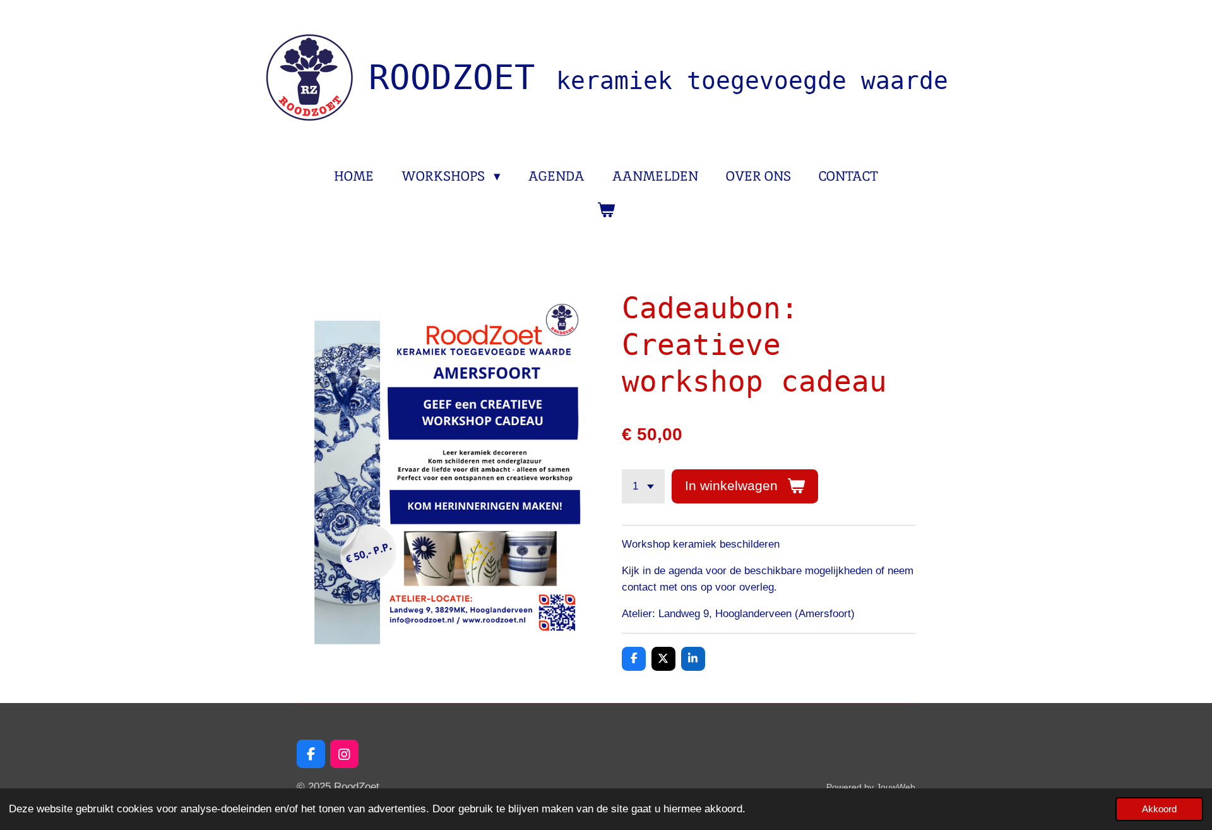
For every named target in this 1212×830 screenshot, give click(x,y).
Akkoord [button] (1159, 808)
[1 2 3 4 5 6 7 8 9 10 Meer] (643, 486)
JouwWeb (895, 787)
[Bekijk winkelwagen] (606, 210)
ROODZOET (658, 77)
